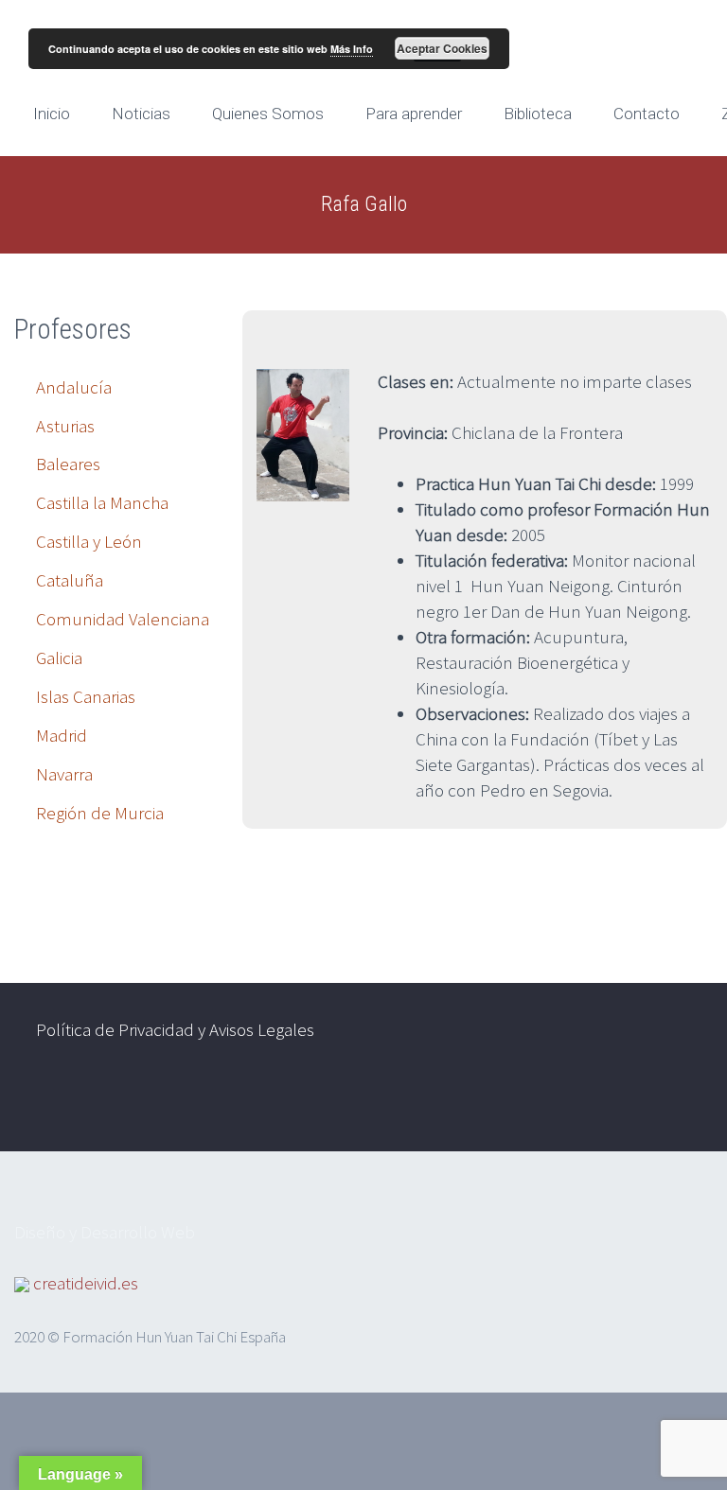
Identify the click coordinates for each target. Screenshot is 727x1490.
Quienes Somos (268, 113)
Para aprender (413, 113)
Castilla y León (89, 541)
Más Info (351, 49)
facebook (619, 1102)
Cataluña (69, 580)
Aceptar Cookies (442, 48)
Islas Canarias (85, 696)
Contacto (646, 113)
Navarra (64, 774)
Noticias (141, 113)
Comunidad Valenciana (122, 618)
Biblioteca (538, 113)
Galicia (59, 657)
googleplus (675, 1102)
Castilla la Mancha (102, 502)
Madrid (61, 735)
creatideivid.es (85, 1282)
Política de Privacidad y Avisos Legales (175, 1029)
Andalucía (74, 387)
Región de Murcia (100, 812)
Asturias (65, 425)
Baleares (68, 463)
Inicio (51, 113)
